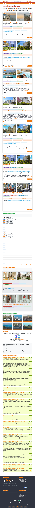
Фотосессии (9, 10)
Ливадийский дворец (11, 57)
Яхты (26, 10)
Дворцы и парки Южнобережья (9, 78)
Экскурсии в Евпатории (22, 497)
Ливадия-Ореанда (6, 106)
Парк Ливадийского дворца (7, 58)
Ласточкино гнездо (17, 85)
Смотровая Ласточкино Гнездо (8, 31)
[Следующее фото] (31, 17)
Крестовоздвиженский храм (18, 57)
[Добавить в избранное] (30, 13)
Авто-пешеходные (11, 8)
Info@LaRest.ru (23, 482)
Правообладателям (22, 502)
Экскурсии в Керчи (21, 496)
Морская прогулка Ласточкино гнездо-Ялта (10, 143)
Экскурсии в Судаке (21, 494)
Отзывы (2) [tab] (27, 83)
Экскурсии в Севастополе (22, 495)
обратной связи (22, 339)
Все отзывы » (5, 472)
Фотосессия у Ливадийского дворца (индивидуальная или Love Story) (16, 304)
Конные (30, 8)
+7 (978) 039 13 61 (23, 481)
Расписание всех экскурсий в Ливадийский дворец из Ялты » (22, 264)
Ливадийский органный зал (18, 200)
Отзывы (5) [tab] (27, 139)
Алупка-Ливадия (6, 164)
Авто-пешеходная (6, 26)
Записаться (29, 37)
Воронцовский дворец (11, 85)
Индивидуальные (21, 10)
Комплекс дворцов (6, 134)
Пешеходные (24, 8)
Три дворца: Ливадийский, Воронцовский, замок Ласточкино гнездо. (16, 22)
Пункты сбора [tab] (17, 27)
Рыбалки (15, 10)
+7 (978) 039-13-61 (18, 338)
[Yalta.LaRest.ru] (5, 1)
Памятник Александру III (26, 57)
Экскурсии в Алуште (21, 491)
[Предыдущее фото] (4, 17)
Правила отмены (5, 494)
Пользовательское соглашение (14, 502)
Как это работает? (5, 491)
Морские (5, 8)
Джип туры (18, 8)
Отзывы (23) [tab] (27, 27)
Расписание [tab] (8, 27)
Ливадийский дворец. (7, 50)
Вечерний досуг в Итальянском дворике (11, 281)
